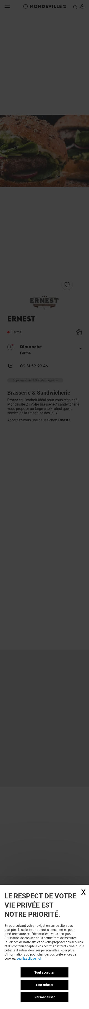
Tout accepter (44, 972)
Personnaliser (44, 997)
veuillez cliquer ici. (29, 958)
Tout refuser (44, 985)
